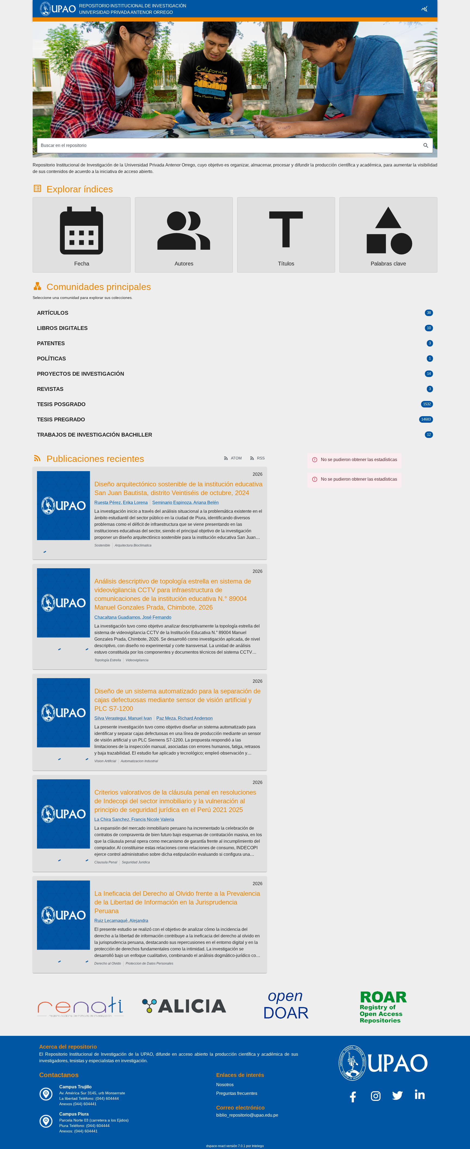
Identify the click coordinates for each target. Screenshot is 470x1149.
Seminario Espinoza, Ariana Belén (185, 502)
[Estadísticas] (424, 8)
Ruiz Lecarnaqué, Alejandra (121, 916)
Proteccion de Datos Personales (149, 959)
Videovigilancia (137, 655)
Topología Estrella (107, 655)
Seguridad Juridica (136, 858)
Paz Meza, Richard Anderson (184, 713)
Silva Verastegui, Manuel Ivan (123, 713)
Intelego (258, 1141)
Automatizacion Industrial (139, 756)
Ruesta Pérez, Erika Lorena (121, 502)
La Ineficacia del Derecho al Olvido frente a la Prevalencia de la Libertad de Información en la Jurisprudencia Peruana (177, 897)
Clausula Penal (105, 858)
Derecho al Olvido (107, 959)
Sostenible (102, 545)
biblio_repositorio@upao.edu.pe (247, 1110)
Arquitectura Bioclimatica (133, 545)
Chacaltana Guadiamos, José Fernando (132, 612)
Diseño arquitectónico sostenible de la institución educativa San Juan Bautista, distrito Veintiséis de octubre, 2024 (178, 488)
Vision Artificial (105, 756)
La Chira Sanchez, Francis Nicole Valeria (134, 815)
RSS (261, 458)
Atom (236, 458)
